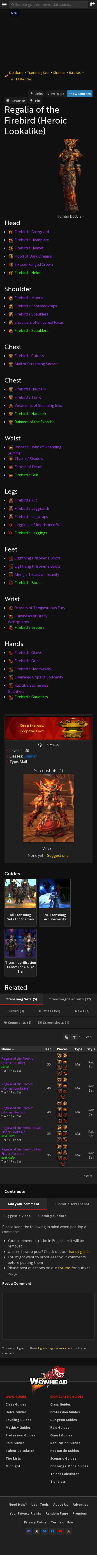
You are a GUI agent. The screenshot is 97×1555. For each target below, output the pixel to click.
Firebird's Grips (27, 660)
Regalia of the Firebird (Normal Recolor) (17, 1110)
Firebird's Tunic (28, 397)
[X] (36, 1531)
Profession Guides (20, 1435)
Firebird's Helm (27, 272)
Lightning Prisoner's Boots (37, 558)
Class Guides (16, 1404)
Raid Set (75, 72)
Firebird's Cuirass (29, 355)
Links (39, 94)
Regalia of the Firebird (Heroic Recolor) (17, 1060)
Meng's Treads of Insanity (37, 574)
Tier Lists (13, 1458)
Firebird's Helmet (29, 248)
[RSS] (68, 1531)
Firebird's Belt (26, 474)
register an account (60, 1348)
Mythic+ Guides (18, 1427)
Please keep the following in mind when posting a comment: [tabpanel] (46, 1289)
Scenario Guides (63, 1458)
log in (41, 1348)
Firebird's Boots (28, 582)
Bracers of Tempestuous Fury (40, 607)
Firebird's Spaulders (31, 314)
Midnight (13, 1466)
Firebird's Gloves (29, 652)
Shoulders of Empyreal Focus (39, 322)
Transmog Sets (38, 72)
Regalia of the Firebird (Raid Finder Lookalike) (21, 1129)
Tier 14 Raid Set (20, 79)
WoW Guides (16, 1396)
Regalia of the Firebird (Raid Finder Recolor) (21, 1151)
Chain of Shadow (29, 458)
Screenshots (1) (48, 770)
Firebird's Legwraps (31, 516)
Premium (80, 1513)
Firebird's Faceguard (32, 231)
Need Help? (18, 1504)
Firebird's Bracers (29, 627)
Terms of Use (62, 1522)
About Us (60, 1504)
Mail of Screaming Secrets (36, 363)
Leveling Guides (18, 1420)
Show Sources (80, 94)
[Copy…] (66, 1037)
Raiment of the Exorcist (34, 421)
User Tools (40, 1504)
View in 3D (55, 94)
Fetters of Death (28, 466)
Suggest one (58, 855)
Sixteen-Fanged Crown (34, 264)
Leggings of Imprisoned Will (38, 524)
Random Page (57, 1513)
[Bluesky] (44, 1531)
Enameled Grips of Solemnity (39, 677)
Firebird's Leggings (31, 532)
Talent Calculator (20, 1450)
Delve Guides (16, 1412)
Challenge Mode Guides (69, 1466)
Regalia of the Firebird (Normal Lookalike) (17, 1086)
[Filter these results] (74, 1037)
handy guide (79, 1251)
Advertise (80, 1504)
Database (16, 72)
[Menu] (4, 4)
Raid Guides (15, 1443)
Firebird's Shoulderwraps (36, 305)
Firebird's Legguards (32, 508)
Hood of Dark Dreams (33, 256)
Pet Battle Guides (64, 1450)
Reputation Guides (65, 1443)
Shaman (59, 72)
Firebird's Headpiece (32, 239)
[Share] (92, 4)
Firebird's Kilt (26, 500)
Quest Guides (61, 1435)
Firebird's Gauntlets (31, 696)
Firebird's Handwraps (33, 668)
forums (64, 1267)
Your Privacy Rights (25, 1513)
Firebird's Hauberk (30, 389)
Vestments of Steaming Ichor (39, 405)
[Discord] (28, 1531)
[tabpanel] (48, 1106)
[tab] (21, 999)
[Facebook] (52, 1531)
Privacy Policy (35, 1522)
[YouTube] (60, 1531)
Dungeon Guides (63, 1420)
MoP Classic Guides (66, 1396)
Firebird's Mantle (29, 297)
